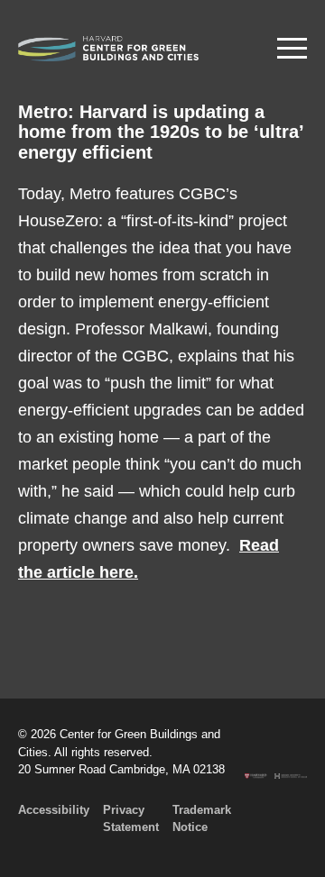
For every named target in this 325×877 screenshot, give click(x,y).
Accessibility (53, 810)
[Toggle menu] (292, 48)
